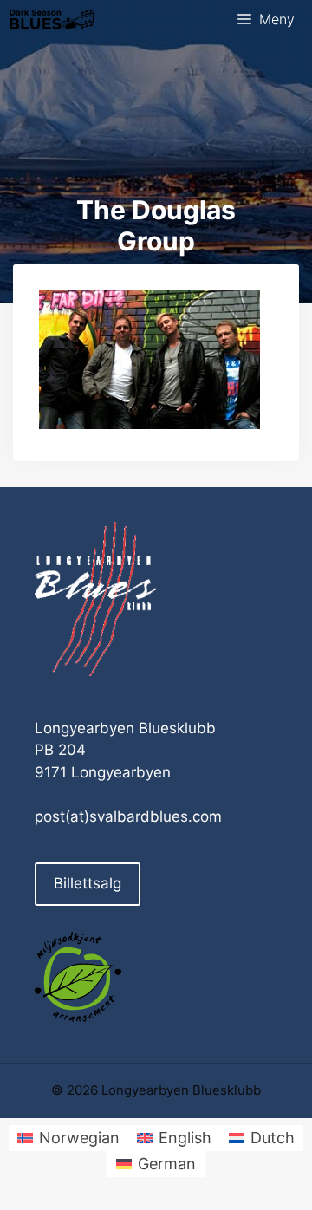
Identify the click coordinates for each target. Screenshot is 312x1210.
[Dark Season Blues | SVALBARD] (52, 19)
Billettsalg (87, 883)
